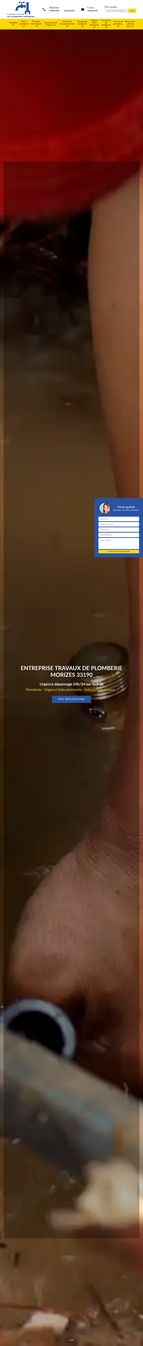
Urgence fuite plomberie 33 (94, 24)
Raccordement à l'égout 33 (50, 24)
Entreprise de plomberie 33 (106, 24)
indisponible (93, 11)
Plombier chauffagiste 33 (36, 24)
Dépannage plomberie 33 (82, 24)
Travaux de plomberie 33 (118, 24)
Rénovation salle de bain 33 (130, 24)
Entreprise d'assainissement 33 (67, 24)
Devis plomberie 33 (24, 24)
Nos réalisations (71, 699)
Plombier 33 (13, 24)
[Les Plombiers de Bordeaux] (20, 9)
